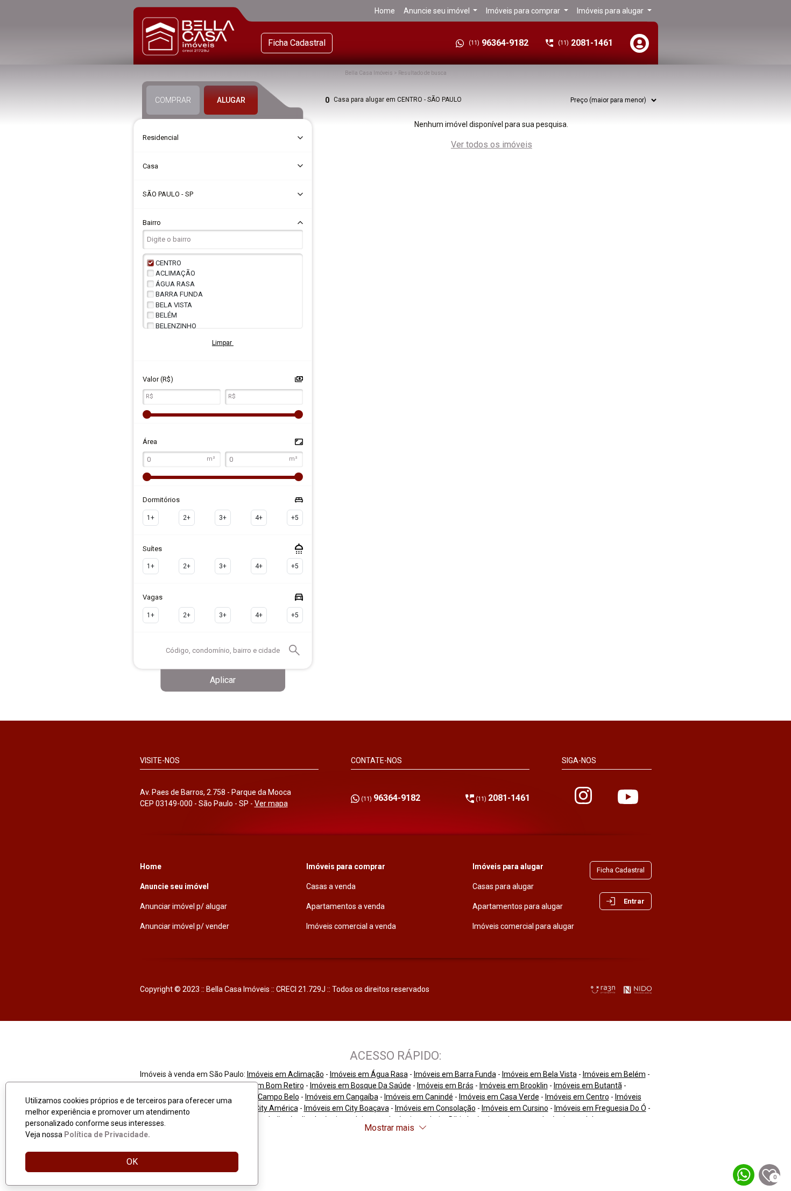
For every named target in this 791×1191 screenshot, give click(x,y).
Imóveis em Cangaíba (341, 1097)
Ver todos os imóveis (491, 144)
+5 (295, 517)
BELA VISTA (173, 305)
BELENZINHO (175, 326)
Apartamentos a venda (345, 906)
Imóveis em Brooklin (513, 1085)
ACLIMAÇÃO (174, 273)
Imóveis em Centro (577, 1097)
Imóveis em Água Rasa (369, 1074)
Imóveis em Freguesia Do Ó (600, 1108)
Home (385, 10)
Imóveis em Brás (445, 1085)
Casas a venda (331, 886)
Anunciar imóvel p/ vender (184, 926)
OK (132, 1162)
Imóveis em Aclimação (285, 1074)
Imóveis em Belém (614, 1074)
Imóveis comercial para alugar (523, 926)
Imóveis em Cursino (515, 1108)
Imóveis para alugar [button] (611, 10)
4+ (259, 517)
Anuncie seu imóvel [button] (437, 10)
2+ (186, 517)
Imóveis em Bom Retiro (264, 1085)
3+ (223, 517)
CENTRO (167, 263)
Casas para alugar (503, 886)
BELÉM (165, 315)
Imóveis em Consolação (435, 1108)
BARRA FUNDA (178, 294)
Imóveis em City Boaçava (346, 1108)
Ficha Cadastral (297, 43)
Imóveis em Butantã (588, 1085)
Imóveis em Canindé (418, 1097)
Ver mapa (271, 803)
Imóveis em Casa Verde (499, 1097)
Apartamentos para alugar (517, 906)
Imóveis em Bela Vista (539, 1074)
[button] (641, 43)
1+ (150, 517)
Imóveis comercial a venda (351, 926)
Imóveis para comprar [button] (524, 10)
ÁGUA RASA (174, 284)
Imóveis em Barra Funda (455, 1074)
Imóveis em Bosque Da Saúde (360, 1085)
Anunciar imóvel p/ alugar (183, 906)
